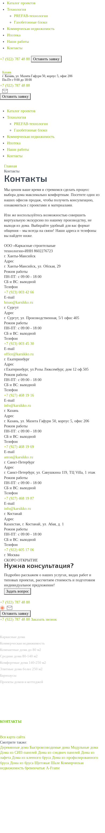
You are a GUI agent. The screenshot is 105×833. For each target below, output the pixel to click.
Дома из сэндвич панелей (59, 753)
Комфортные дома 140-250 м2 (23, 663)
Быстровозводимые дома (50, 747)
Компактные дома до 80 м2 (20, 650)
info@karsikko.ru (17, 406)
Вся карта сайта (12, 737)
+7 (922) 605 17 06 (19, 550)
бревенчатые (35, 768)
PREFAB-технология (31, 16)
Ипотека (13, 35)
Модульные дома (84, 747)
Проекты (9, 630)
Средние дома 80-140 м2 (19, 656)
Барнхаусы (8, 675)
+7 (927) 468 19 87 (19, 498)
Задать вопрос (17, 591)
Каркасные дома (12, 637)
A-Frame (53, 768)
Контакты (14, 48)
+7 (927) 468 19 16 (19, 395)
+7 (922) (15, 59)
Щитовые (42, 763)
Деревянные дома (14, 747)
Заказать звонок (44, 619)
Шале (55, 763)
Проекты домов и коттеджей (21, 682)
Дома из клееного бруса (31, 758)
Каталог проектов (21, 3)
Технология (16, 9)
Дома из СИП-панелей (18, 753)
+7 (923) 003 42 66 (19, 292)
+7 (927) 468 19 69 (19, 447)
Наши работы (18, 42)
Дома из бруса (21, 763)
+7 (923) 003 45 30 (19, 344)
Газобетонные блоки (30, 22)
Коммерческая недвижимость (30, 29)
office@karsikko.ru (19, 354)
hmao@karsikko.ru (18, 302)
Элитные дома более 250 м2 (21, 669)
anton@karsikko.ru (18, 457)
